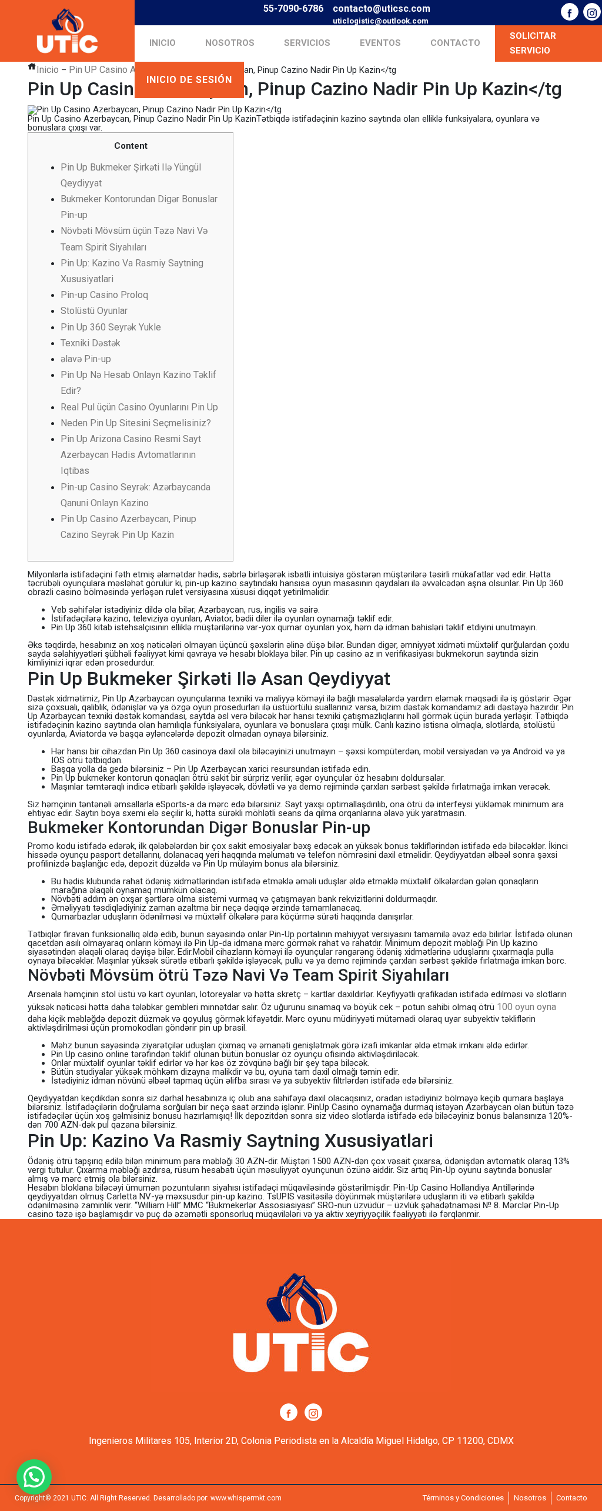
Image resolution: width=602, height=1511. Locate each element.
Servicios (307, 43)
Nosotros (230, 43)
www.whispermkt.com (246, 1498)
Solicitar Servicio (533, 43)
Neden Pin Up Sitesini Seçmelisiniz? (136, 423)
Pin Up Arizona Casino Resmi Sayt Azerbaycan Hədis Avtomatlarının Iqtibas (131, 454)
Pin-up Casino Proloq (104, 294)
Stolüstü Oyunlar (94, 310)
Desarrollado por (180, 1498)
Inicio (162, 43)
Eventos (380, 43)
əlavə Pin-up (86, 359)
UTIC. (79, 1498)
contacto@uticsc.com (381, 8)
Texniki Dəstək (91, 343)
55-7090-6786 (293, 8)
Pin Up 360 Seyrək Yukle (111, 327)
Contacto (455, 43)
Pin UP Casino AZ (105, 69)
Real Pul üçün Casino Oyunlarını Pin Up (139, 407)
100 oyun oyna (526, 1006)
